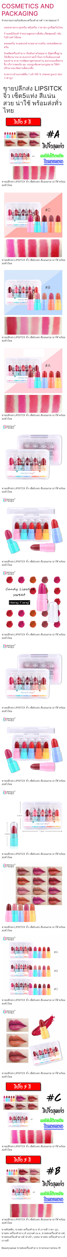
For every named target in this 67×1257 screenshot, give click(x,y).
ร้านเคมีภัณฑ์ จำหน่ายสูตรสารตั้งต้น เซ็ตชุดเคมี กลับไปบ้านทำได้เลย (32, 35)
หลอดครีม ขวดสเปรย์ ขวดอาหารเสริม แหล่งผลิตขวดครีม (33, 45)
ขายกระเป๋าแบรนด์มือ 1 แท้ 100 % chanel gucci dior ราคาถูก (33, 76)
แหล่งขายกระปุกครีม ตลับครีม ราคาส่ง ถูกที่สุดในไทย (33, 27)
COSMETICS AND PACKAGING (28, 9)
